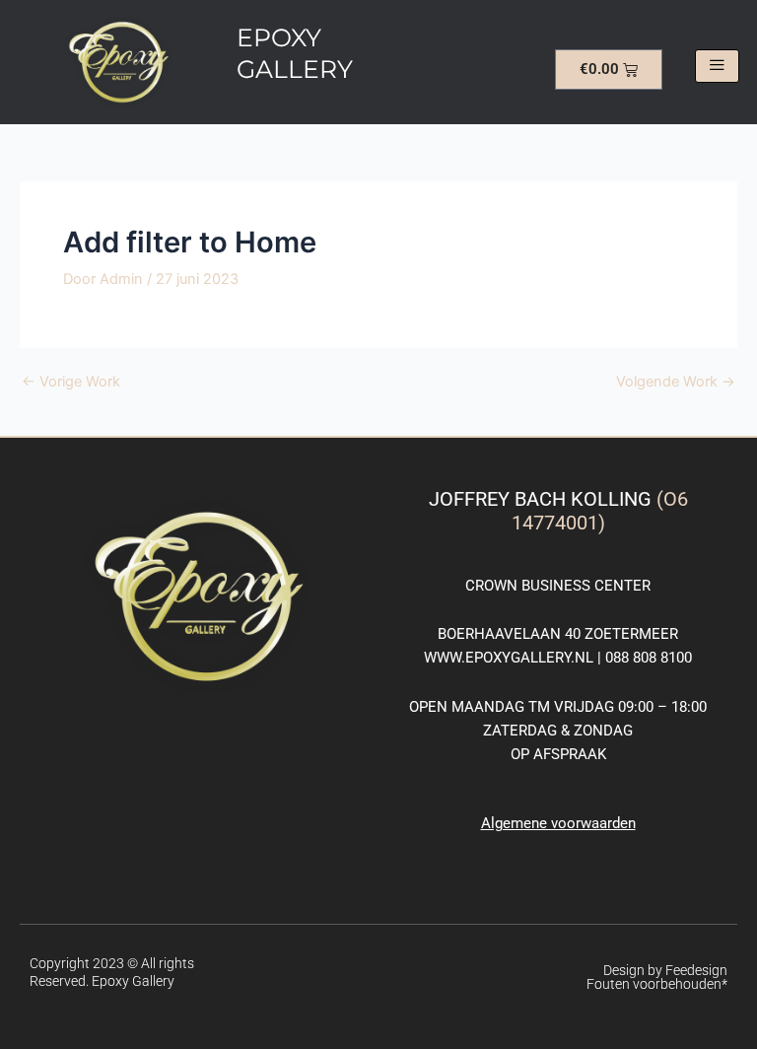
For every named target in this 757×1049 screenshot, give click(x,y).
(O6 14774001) (600, 510)
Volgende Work (675, 382)
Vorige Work (71, 382)
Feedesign (696, 970)
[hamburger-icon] (717, 66)
